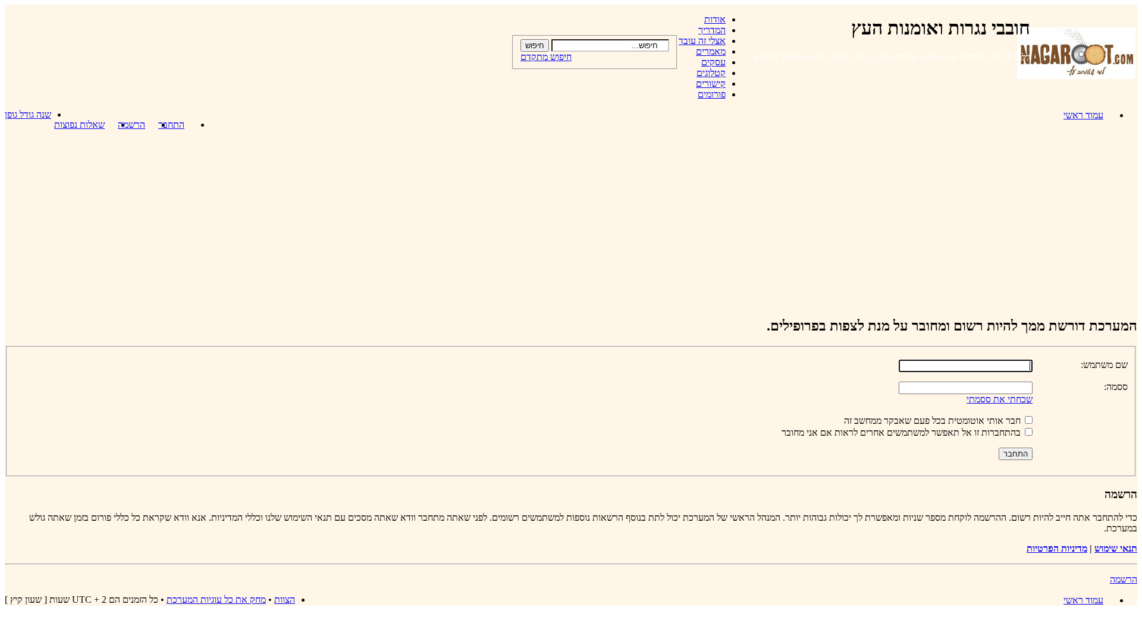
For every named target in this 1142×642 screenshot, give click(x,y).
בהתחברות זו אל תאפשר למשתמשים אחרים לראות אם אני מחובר (902, 432)
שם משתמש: (1104, 365)
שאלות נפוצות (79, 124)
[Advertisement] (571, 223)
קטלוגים (711, 73)
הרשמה (131, 124)
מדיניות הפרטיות (1057, 548)
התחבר (171, 124)
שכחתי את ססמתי (1000, 399)
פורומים (712, 94)
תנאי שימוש (1115, 548)
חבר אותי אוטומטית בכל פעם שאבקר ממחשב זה (933, 421)
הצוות (284, 599)
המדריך (712, 30)
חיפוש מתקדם (546, 57)
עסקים (713, 62)
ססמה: (1116, 387)
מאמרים (711, 51)
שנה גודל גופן (28, 114)
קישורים (711, 83)
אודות (715, 19)
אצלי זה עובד (702, 41)
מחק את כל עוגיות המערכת (216, 599)
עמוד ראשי (1083, 115)
